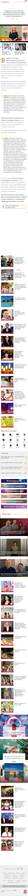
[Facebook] (17, 868)
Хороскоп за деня (9, 431)
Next (27, 49)
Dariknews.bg (7, 874)
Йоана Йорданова (8, 714)
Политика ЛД (10, 880)
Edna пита (6, 514)
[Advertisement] (14, 227)
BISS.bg (21, 878)
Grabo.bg (22, 876)
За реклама (18, 880)
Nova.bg (23, 873)
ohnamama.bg (17, 271)
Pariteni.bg (7, 878)
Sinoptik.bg (21, 874)
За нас (4, 880)
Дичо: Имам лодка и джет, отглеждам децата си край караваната (12, 457)
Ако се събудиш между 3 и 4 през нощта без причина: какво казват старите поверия (12, 467)
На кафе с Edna (14, 8)
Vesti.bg (18, 873)
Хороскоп (20, 1)
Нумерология (25, 1)
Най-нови (15, 1)
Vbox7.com (14, 874)
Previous (0, 49)
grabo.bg (16, 296)
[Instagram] (21, 868)
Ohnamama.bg (11, 873)
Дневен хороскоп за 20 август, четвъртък (11, 473)
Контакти (17, 882)
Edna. (6, 2)
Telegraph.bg (15, 876)
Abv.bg (4, 873)
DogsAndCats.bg (7, 876)
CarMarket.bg (15, 878)
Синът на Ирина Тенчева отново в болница (11, 462)
